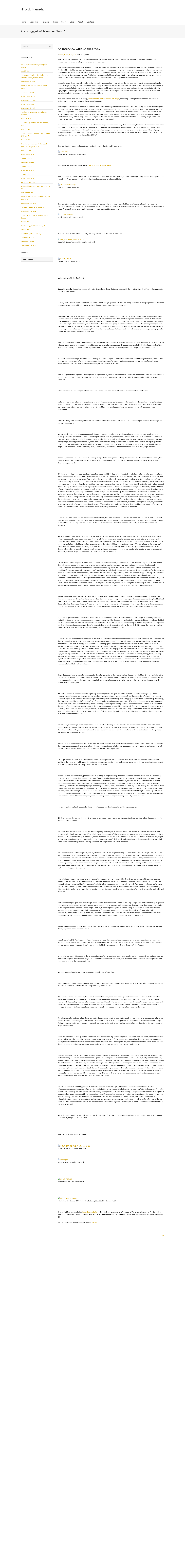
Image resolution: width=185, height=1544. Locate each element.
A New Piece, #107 (27, 154)
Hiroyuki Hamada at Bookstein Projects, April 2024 (35, 198)
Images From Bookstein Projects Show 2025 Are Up (35, 134)
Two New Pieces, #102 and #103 (33, 207)
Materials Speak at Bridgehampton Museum (34, 65)
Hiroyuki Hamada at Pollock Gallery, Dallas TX (34, 87)
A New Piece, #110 (27, 96)
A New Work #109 (27, 104)
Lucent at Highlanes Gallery (31, 234)
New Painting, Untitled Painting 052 (33, 226)
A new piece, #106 (27, 170)
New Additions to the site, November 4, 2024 (35, 187)
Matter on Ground (27, 242)
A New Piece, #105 (27, 178)
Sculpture (73, 55)
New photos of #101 (28, 162)
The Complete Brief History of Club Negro (103, 98)
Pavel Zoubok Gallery (90, 1212)
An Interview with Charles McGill (80, 49)
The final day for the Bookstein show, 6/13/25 (35, 124)
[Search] (163, 22)
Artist (61, 55)
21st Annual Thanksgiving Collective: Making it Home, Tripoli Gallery (34, 76)
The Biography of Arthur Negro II (100, 165)
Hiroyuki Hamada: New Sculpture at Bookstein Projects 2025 (34, 145)
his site (94, 1222)
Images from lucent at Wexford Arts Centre (34, 216)
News (66, 55)
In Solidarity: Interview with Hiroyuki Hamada (34, 113)
